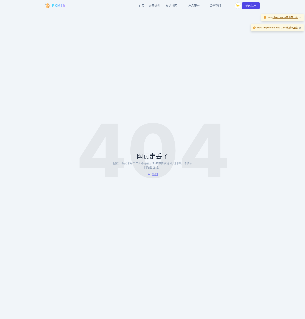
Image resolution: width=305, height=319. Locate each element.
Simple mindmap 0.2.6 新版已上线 (280, 27)
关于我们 (215, 5)
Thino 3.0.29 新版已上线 (285, 17)
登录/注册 (251, 5)
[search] (229, 5)
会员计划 (154, 5)
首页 (142, 5)
